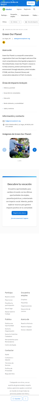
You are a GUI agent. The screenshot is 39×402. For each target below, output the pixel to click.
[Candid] (3, 42)
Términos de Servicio (9, 364)
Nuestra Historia (26, 323)
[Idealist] (7, 9)
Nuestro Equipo (26, 327)
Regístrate (27, 9)
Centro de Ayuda (10, 345)
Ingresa (19, 9)
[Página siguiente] (35, 150)
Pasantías (24, 303)
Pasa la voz (8, 300)
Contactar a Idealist (9, 359)
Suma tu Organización (9, 330)
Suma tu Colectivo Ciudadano (11, 335)
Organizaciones (26, 306)
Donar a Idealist (26, 330)
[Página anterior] (4, 150)
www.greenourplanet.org (22, 38)
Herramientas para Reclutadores (11, 341)
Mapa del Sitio (10, 374)
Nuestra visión (10, 297)
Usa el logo (9, 308)
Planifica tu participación (9, 304)
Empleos (24, 299)
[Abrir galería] (19, 148)
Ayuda (7, 354)
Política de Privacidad (8, 369)
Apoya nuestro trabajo (10, 313)
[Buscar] (34, 9)
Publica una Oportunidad (9, 324)
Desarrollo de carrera (25, 310)
